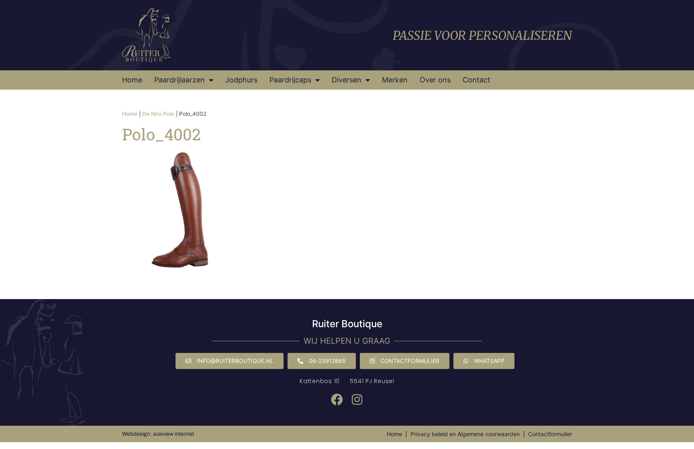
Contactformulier (550, 434)
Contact (476, 80)
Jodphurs (241, 80)
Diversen (346, 80)
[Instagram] (357, 400)
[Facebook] (337, 400)
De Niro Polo (158, 114)
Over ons (435, 80)
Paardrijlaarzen (179, 80)
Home (132, 80)
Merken (395, 80)
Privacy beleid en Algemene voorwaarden (465, 434)
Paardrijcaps (290, 80)
